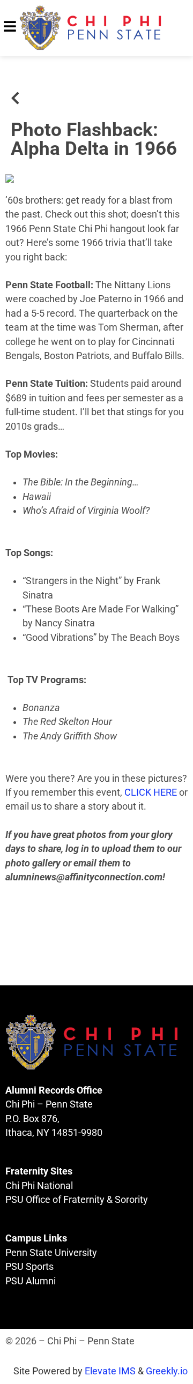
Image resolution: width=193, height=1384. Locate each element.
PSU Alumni (30, 1281)
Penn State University (51, 1252)
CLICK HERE (150, 792)
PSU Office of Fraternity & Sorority (76, 1199)
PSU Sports (29, 1266)
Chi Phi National (39, 1185)
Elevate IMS (110, 1371)
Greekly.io (167, 1371)
